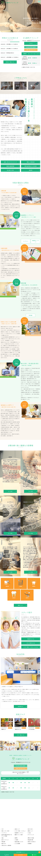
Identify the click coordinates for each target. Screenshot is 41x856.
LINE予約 (34, 854)
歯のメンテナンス (5, 839)
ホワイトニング (31, 834)
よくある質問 (17, 843)
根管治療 (3, 841)
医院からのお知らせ (32, 841)
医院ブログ (4, 843)
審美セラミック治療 (18, 834)
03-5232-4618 (30, 47)
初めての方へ (30, 829)
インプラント (25, 241)
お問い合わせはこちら (31, 50)
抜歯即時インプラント (35, 241)
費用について (30, 831)
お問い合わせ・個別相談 (6, 845)
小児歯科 (16, 839)
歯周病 (16, 838)
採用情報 (29, 843)
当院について (17, 829)
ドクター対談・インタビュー (20, 831)
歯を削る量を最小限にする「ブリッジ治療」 (6, 835)
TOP (2, 829)
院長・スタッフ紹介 (5, 831)
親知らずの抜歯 (31, 838)
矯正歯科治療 (30, 839)
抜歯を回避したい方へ (19, 841)
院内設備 (30, 315)
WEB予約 (21, 854)
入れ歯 (29, 832)
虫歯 (2, 838)
